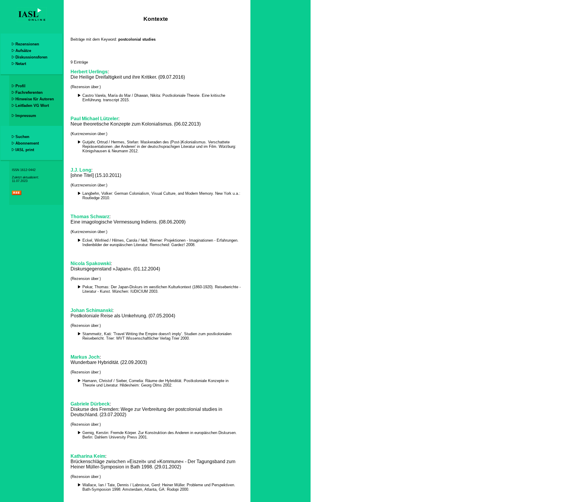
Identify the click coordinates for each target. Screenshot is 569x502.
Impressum (25, 115)
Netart (20, 63)
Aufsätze (23, 50)
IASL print (24, 150)
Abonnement (27, 143)
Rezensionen (27, 44)
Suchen (22, 136)
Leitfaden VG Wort (32, 105)
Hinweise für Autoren (34, 99)
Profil (20, 86)
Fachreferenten (29, 92)
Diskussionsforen (31, 57)
